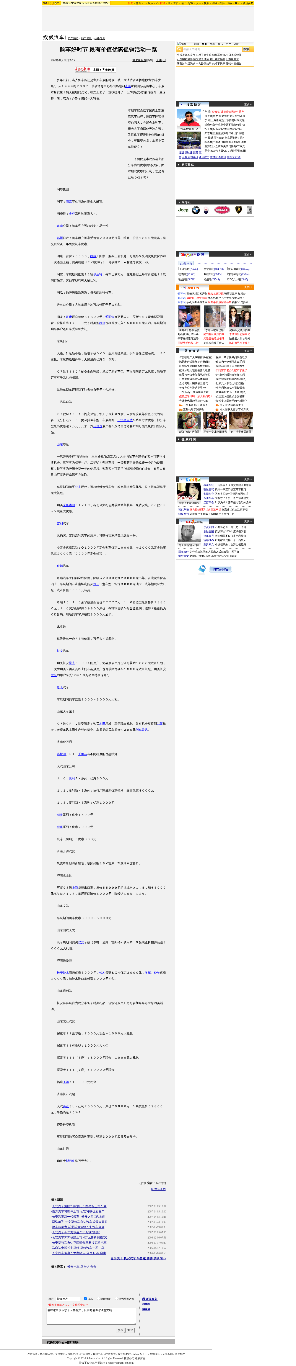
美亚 (66, 1106)
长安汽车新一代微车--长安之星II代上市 (78, 1216)
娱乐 (150, 3)
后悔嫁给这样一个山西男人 (230, 540)
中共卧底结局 (203, 63)
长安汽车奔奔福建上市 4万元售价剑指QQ (79, 1237)
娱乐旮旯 (208, 535)
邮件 (222, 3)
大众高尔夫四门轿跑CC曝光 (229, 146)
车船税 (196, 142)
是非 (207, 150)
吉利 (60, 523)
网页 (204, 44)
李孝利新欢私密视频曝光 (230, 387)
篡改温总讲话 (201, 59)
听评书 (181, 293)
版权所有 (140, 1358)
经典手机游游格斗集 (219, 302)
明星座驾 (208, 489)
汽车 (175, 3)
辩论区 (146, 1309)
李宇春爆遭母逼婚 (188, 338)
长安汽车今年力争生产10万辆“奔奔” (76, 1232)
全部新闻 (167, 1354)
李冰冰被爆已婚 (214, 330)
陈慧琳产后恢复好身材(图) (194, 361)
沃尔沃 (194, 147)
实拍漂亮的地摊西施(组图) (231, 379)
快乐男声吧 (234, 269)
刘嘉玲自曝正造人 (213, 342)
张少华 (208, 116)
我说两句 (248, 3)
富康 (69, 317)
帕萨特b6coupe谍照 (189, 138)
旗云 (96, 584)
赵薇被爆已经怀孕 (188, 334)
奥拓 (148, 972)
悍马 (195, 152)
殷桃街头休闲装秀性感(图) (194, 366)
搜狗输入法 (46, 1354)
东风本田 (69, 505)
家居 (191, 3)
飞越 (66, 1082)
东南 (60, 225)
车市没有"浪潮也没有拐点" (228, 129)
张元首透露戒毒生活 (231, 405)
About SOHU (140, 1354)
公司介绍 (155, 1354)
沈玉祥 (208, 129)
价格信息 (99, 38)
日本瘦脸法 (232, 59)
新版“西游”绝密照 (189, 431)
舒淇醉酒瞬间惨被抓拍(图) (231, 374)
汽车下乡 (184, 147)
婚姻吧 (207, 279)
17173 (85, 3)
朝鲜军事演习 (220, 54)
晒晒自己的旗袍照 (200, 556)
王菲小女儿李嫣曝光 (215, 431)
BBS (237, 3)
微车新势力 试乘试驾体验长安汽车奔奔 (78, 1227)
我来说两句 (139, 60)
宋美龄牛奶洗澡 (186, 63)
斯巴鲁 (70, 1161)
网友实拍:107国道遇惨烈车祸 (231, 493)
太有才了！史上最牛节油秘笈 (232, 498)
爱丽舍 (109, 317)
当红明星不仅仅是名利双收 (230, 535)
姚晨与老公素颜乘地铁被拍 (194, 374)
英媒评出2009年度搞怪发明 (230, 531)
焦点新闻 (208, 527)
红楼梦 (242, 293)
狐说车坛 (208, 485)
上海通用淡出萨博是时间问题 (228, 120)
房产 (183, 3)
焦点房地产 (96, 3)
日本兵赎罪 (234, 54)
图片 (228, 44)
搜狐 (65, 3)
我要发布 (53, 1342)
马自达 (97, 426)
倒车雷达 (142, 729)
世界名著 (213, 297)
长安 (60, 651)
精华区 (146, 1303)
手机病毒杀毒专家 (197, 302)
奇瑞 (60, 566)
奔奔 (93, 1266)
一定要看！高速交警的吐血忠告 (233, 485)
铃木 (102, 972)
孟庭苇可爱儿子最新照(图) (231, 392)
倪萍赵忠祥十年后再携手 (230, 366)
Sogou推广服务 (69, 1342)
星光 (72, 663)
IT (169, 3)
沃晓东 (208, 124)
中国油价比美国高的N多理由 (229, 142)
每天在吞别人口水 (189, 545)
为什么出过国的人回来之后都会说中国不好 (214, 551)
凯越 (93, 256)
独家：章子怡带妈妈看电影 (231, 357)
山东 (60, 444)
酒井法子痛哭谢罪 (241, 431)
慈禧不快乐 (218, 63)
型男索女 (208, 544)
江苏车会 (208, 502)
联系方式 (110, 1354)
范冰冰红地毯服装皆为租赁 (194, 370)
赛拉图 (61, 754)
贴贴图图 (208, 531)
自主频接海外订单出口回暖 (228, 133)
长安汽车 (73, 1266)
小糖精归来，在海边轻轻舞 (230, 544)
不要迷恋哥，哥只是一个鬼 (230, 527)
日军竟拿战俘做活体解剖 (193, 379)
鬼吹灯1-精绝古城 (197, 297)
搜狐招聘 (73, 1354)
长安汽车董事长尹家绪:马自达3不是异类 (79, 1253)
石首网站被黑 (185, 59)
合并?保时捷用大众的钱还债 (229, 116)
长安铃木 (63, 972)
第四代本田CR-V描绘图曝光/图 (228, 150)
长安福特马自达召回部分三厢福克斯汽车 (79, 1242)
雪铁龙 (231, 157)
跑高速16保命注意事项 (235, 509)
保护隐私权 (124, 1354)
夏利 (72, 778)
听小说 (181, 297)
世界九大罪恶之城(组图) (230, 383)
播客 (214, 3)
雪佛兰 (214, 157)
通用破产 (204, 157)
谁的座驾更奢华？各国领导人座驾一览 (212, 513)
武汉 (160, 723)
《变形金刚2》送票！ (195, 405)
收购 (238, 157)
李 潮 (207, 120)
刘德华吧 (209, 274)
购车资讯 (86, 38)
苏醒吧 (183, 274)
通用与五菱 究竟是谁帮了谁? (227, 137)
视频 (206, 3)
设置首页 (32, 1354)
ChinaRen (75, 3)
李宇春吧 (209, 269)
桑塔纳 (222, 157)
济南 (128, 86)
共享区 (181, 302)
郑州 (60, 238)
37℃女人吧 (234, 279)
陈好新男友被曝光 (239, 342)
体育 (138, 3)
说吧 (236, 44)
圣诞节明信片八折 (188, 342)
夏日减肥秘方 (217, 59)
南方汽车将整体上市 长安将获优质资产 (78, 1211)
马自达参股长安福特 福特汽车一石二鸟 (78, 1248)
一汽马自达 (125, 420)
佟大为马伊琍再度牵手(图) (231, 361)
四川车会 (208, 498)
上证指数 (184, 269)
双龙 (81, 942)
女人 (198, 3)
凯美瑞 (194, 157)
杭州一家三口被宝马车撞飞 (230, 489)
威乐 (60, 827)
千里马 (82, 754)
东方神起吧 (234, 274)
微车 (54, 675)
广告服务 (85, 1354)
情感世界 (208, 540)
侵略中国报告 (233, 63)
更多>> (248, 104)
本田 (102, 723)
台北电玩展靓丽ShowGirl (193, 400)
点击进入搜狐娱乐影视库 (230, 396)
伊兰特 (97, 274)
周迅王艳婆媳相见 (213, 338)
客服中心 (98, 1354)
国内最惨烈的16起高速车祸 (205, 509)
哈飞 (60, 687)
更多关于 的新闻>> (138, 1258)
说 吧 (200, 254)
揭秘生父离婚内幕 (239, 330)
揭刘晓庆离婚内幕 (213, 334)
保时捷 (188, 152)
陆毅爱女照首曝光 (239, 338)
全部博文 (180, 1354)
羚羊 (157, 972)
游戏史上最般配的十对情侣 (231, 400)
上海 (75, 887)
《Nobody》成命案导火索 (193, 392)
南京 (69, 201)
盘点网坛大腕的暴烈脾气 (193, 383)
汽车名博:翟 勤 (189, 129)
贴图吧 (183, 279)
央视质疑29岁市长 (187, 54)
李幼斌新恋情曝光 (239, 334)
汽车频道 (73, 38)
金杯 (72, 213)
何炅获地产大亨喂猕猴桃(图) (195, 357)
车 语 (207, 111)
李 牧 (207, 137)
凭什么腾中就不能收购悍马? (229, 124)
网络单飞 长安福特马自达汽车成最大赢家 (79, 1222)
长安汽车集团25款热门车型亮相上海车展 (79, 1206)
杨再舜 (208, 142)
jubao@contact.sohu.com (120, 1362)
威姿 (60, 814)
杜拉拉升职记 (216, 293)
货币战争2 (238, 297)
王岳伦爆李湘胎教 (193, 409)
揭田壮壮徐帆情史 (189, 330)
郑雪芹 (208, 133)
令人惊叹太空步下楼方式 (234, 409)
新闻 (196, 44)
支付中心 (60, 1354)
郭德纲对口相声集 (197, 293)
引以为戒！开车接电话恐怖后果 (233, 502)
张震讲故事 (230, 293)
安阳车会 (208, 493)
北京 (78, 487)
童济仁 (208, 146)
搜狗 (106, 3)
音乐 (220, 44)
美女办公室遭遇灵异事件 (193, 387)
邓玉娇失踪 (204, 54)
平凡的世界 (225, 297)
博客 (230, 3)
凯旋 (102, 323)
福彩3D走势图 (240, 302)
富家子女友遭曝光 (189, 503)
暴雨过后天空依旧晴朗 (224, 556)
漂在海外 (183, 551)
